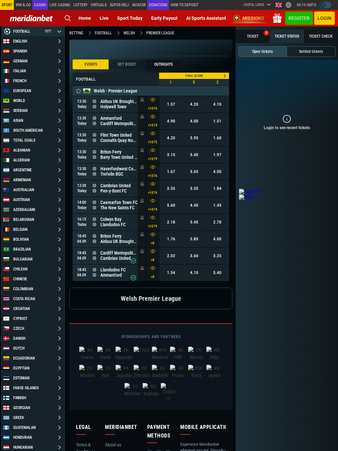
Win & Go (23, 5)
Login (324, 18)
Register (299, 18)
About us (113, 444)
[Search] (68, 18)
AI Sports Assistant (206, 18)
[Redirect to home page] (31, 18)
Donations (158, 5)
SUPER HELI (119, 5)
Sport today (130, 18)
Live (104, 18)
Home (85, 18)
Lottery (80, 5)
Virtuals (99, 5)
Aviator (139, 5)
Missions (253, 18)
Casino (40, 5)
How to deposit (184, 5)
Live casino (60, 5)
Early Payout (164, 18)
